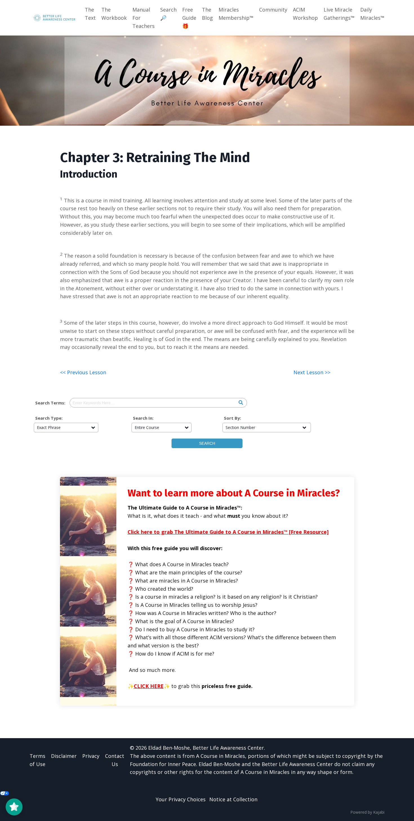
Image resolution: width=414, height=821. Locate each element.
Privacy (90, 756)
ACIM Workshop (305, 13)
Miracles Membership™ (236, 13)
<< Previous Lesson (83, 372)
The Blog (207, 13)
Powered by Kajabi (367, 812)
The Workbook (114, 13)
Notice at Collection (233, 799)
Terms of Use (37, 760)
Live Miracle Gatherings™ (339, 13)
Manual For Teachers (143, 17)
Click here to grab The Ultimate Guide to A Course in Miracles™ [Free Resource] (228, 531)
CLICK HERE (149, 686)
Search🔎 (168, 13)
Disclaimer (64, 756)
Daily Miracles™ (372, 13)
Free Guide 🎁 (189, 17)
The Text (90, 13)
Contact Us (114, 760)
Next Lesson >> (311, 372)
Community (273, 9)
